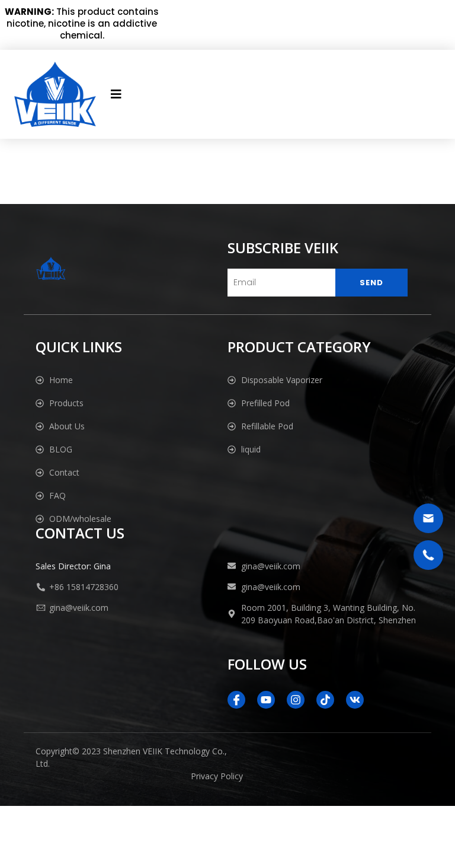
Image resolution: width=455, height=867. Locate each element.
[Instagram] (296, 700)
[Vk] (355, 700)
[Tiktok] (325, 700)
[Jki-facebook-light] (236, 700)
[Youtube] (266, 700)
